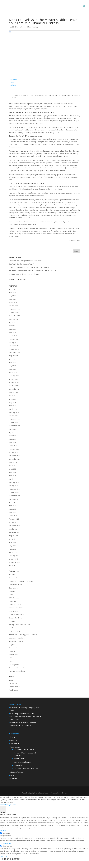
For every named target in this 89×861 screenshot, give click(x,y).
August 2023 (13, 392)
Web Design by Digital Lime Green (35, 793)
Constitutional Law (15, 585)
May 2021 (12, 472)
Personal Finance (15, 648)
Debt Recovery (14, 611)
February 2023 (14, 412)
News (12, 775)
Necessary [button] (3, 830)
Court (11, 594)
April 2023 (12, 406)
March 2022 (13, 446)
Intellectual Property (16, 641)
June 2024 (12, 362)
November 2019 (14, 526)
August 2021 (13, 462)
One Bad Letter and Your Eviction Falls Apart (24, 274)
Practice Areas (15, 747)
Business (12, 574)
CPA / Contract (14, 598)
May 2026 (12, 296)
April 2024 (12, 369)
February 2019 (14, 556)
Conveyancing (18, 765)
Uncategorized (14, 664)
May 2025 (12, 329)
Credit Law (12, 601)
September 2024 (15, 352)
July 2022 (12, 432)
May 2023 (12, 402)
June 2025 (12, 326)
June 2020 (12, 506)
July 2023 (12, 396)
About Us (13, 740)
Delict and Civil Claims (16, 614)
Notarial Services (19, 759)
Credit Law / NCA (15, 605)
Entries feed (13, 683)
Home (12, 737)
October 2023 (14, 386)
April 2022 (12, 442)
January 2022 (13, 452)
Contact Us (14, 779)
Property (12, 651)
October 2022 (14, 422)
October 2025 (14, 312)
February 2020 (14, 519)
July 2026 (12, 289)
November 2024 (14, 346)
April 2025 (12, 332)
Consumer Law (14, 588)
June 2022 (12, 436)
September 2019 (15, 532)
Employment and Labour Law (19, 624)
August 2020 (13, 499)
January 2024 (13, 379)
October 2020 (14, 492)
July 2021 (12, 466)
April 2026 (12, 299)
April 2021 (12, 476)
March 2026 (13, 302)
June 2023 (12, 399)
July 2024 (12, 359)
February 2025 (14, 339)
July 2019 (12, 539)
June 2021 (12, 469)
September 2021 (15, 459)
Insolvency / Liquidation (17, 638)
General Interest (14, 631)
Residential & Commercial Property (26, 769)
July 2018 (12, 566)
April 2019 (12, 549)
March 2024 (13, 372)
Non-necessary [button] (5, 843)
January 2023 (13, 416)
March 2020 (13, 516)
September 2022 (15, 426)
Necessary (6, 833)
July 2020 (12, 502)
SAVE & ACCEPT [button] (5, 856)
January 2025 (13, 342)
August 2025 (13, 319)
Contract (12, 591)
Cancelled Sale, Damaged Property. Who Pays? (25, 261)
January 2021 (13, 486)
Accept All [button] (15, 805)
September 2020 (15, 496)
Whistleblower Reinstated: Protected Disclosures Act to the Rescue (32, 271)
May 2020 (12, 509)
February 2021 (14, 482)
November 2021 (14, 456)
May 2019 (12, 546)
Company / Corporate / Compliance (21, 581)
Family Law (13, 628)
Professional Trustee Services (24, 749)
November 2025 (14, 309)
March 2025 (13, 336)
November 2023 (14, 382)
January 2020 (13, 522)
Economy (12, 621)
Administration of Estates (22, 762)
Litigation (12, 644)
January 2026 (13, 306)
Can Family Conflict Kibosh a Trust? (21, 264)
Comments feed (14, 687)
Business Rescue (15, 578)
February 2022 (14, 449)
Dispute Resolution (15, 618)
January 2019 (13, 559)
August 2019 (13, 536)
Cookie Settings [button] (5, 805)
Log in (11, 680)
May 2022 (12, 439)
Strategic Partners (16, 772)
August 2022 (13, 429)
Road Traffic (13, 655)
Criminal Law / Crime (16, 608)
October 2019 (14, 529)
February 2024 (14, 376)
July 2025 (12, 322)
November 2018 (14, 562)
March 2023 (13, 409)
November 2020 (14, 489)
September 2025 (15, 316)
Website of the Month (16, 668)
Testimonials (14, 744)
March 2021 (13, 479)
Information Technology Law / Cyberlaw (23, 634)
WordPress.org (14, 690)
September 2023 (15, 389)
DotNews (63, 793)
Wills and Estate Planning (29, 27)
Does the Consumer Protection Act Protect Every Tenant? (29, 267)
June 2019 (12, 542)
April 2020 (12, 512)
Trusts (11, 661)
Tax (10, 658)
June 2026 (12, 292)
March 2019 (13, 552)
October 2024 (14, 349)
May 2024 (12, 366)
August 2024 (13, 356)
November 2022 (14, 419)
